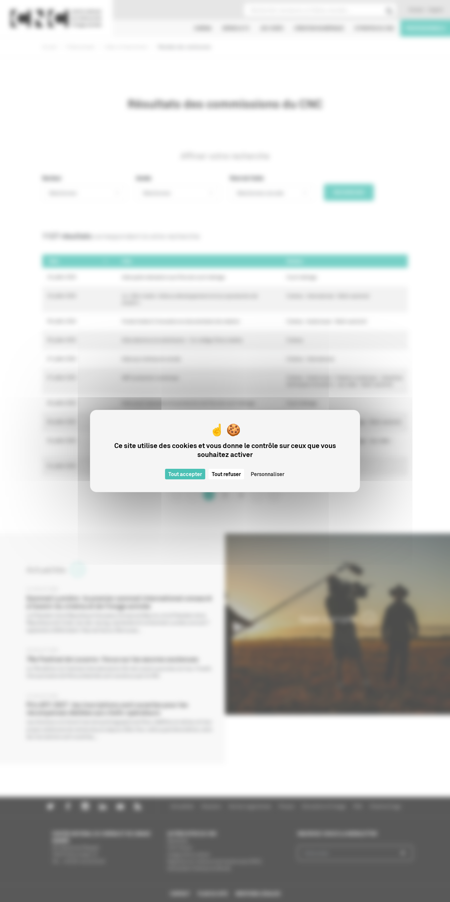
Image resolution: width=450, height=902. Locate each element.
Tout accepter (185, 474)
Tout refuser (226, 474)
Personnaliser (267, 474)
